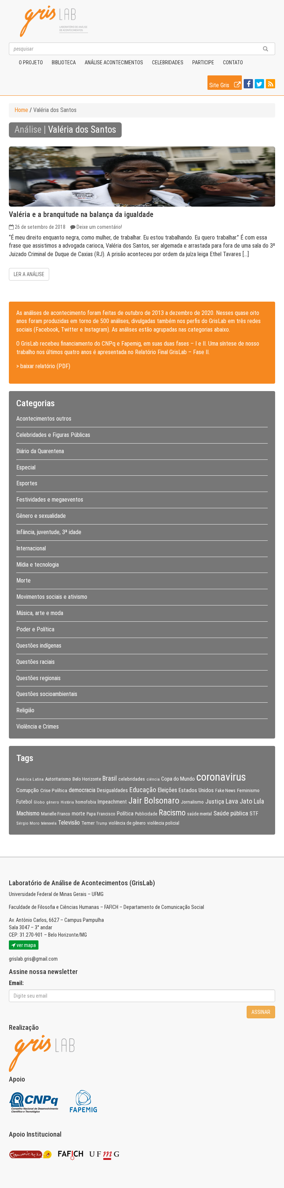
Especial (26, 467)
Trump (101, 823)
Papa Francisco (101, 814)
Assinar (260, 1012)
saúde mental (199, 814)
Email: (16, 983)
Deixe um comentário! (99, 227)
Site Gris (220, 85)
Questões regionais (38, 678)
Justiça (214, 801)
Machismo (28, 813)
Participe (203, 62)
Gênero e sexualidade (41, 515)
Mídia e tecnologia (37, 564)
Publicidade (146, 814)
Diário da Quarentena (40, 451)
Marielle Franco (55, 814)
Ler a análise (29, 274)
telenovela (49, 823)
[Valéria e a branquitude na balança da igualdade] (142, 176)
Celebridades (167, 62)
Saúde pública (230, 813)
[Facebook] (247, 84)
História (67, 802)
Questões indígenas (38, 645)
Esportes (26, 483)
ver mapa (26, 945)
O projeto (31, 62)
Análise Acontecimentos (114, 62)
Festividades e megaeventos (49, 499)
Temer (88, 823)
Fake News (225, 790)
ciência (153, 779)
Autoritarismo (58, 779)
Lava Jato (239, 801)
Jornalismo (192, 802)
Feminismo (248, 790)
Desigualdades (112, 790)
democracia (82, 790)
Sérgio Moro (28, 823)
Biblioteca (64, 62)
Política (125, 813)
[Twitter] (258, 84)
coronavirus (221, 777)
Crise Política (53, 790)
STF (254, 814)
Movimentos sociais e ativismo (51, 596)
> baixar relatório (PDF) (43, 366)
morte (78, 813)
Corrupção (27, 790)
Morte (23, 580)
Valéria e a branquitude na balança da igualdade (81, 214)
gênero (52, 802)
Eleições (167, 790)
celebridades (131, 779)
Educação (142, 790)
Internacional (31, 548)
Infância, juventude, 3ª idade (48, 532)
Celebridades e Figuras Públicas (53, 434)
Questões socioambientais (46, 693)
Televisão (69, 822)
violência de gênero (127, 823)
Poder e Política (35, 629)
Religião (25, 710)
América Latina (30, 779)
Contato (233, 62)
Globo (39, 802)
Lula (259, 801)
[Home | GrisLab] (54, 21)
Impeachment (112, 802)
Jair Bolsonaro (153, 800)
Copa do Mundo (178, 778)
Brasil (109, 778)
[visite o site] (34, 1100)
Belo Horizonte (86, 779)
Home (21, 109)
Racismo (172, 812)
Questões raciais (35, 661)
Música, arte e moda (39, 613)
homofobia (85, 802)
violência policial (163, 823)
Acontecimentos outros (43, 418)
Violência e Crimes (37, 726)
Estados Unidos (196, 790)
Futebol (24, 802)
